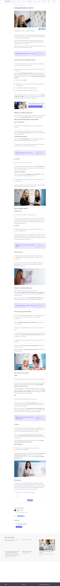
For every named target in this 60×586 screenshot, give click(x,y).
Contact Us (44, 1)
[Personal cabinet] (54, 2)
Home (6, 584)
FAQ (39, 1)
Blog (35, 1)
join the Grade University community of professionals (26, 489)
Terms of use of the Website (44, 584)
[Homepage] (14, 5)
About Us (23, 584)
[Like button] (15, 516)
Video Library (29, 1)
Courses (23, 1)
